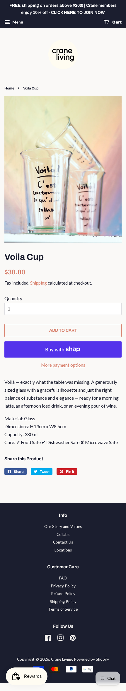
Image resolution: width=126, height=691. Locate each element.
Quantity (13, 298)
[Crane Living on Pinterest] (72, 639)
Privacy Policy (63, 586)
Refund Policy (63, 593)
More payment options (63, 365)
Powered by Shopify (91, 659)
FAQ (63, 578)
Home (9, 88)
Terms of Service (63, 609)
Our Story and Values (63, 526)
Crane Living (61, 659)
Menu (17, 21)
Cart (116, 22)
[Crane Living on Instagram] (60, 639)
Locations (63, 550)
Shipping (38, 282)
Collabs (63, 534)
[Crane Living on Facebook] (48, 639)
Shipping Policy (63, 601)
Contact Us (63, 542)
